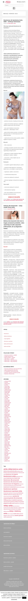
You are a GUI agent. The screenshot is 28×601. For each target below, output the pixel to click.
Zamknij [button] (24, 597)
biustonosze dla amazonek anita (13, 482)
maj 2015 (6, 440)
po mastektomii (21, 503)
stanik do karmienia (19, 200)
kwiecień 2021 (7, 383)
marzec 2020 (6, 397)
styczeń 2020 (7, 400)
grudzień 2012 (7, 460)
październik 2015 (7, 436)
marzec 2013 (6, 458)
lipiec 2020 (6, 393)
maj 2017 (6, 424)
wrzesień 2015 (7, 438)
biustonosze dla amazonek (11, 480)
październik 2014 (7, 445)
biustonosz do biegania (12, 474)
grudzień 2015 (7, 434)
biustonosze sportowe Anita (13, 491)
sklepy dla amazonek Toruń (13, 509)
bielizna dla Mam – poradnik (9, 357)
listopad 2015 (6, 435)
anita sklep (8, 469)
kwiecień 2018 (7, 419)
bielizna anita (15, 199)
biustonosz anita (16, 321)
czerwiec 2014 (7, 448)
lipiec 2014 (6, 447)
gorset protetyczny (10, 496)
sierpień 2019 (6, 405)
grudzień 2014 (7, 444)
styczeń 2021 (7, 386)
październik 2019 (7, 402)
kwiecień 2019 (7, 410)
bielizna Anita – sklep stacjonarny (10, 361)
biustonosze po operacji (20, 487)
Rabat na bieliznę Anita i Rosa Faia (11, 370)
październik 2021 (7, 381)
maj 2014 (6, 449)
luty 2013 (6, 459)
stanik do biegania (10, 513)
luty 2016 (6, 433)
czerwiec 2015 (7, 439)
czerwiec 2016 (7, 429)
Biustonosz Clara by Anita (9, 373)
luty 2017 (6, 426)
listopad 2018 (6, 415)
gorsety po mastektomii (12, 500)
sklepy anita (6, 509)
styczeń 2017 (7, 428)
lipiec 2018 (6, 417)
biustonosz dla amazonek (9, 472)
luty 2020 (6, 398)
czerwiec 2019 (7, 407)
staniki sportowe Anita (8, 517)
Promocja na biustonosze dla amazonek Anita (13, 368)
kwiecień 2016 (7, 430)
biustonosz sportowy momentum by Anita (12, 372)
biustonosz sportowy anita (13, 494)
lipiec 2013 (6, 454)
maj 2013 (6, 455)
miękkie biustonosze (15, 503)
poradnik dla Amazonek (8, 356)
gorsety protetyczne (15, 501)
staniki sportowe (19, 515)
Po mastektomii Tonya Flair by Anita (11, 371)
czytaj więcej (14, 599)
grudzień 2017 (7, 420)
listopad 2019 (6, 401)
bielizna (8, 199)
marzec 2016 (6, 431)
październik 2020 (7, 390)
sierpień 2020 (6, 392)
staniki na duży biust (11, 515)
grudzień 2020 (7, 387)
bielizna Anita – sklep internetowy (10, 360)
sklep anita (8, 506)
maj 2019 (6, 409)
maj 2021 (6, 382)
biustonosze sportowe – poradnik (10, 355)
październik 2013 (7, 453)
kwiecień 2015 (7, 441)
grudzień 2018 (7, 414)
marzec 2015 (6, 443)
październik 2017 (7, 421)
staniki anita (16, 513)
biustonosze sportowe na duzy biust (11, 493)
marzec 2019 (6, 411)
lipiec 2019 (6, 406)
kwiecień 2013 (7, 457)
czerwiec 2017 (7, 422)
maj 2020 (6, 396)
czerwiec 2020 (7, 395)
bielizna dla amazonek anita (10, 471)
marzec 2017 (6, 425)
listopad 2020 (6, 388)
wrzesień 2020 (7, 391)
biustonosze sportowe (10, 489)
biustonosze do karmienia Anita (14, 485)
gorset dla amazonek (7, 324)
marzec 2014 (6, 450)
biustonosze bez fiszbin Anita (13, 478)
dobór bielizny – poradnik (9, 358)
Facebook (14, 8)
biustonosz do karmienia (10, 200)
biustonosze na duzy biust (10, 487)
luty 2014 (6, 452)
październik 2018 (7, 416)
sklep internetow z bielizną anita (17, 507)
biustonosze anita (10, 476)
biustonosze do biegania (11, 484)
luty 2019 (6, 412)
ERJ (15, 23)
